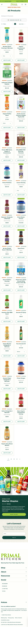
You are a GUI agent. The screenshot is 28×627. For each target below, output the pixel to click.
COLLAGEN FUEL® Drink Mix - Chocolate (21, 151)
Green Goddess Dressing (7, 280)
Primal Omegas (21, 378)
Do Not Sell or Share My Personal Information (11, 622)
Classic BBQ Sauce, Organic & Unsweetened (7, 151)
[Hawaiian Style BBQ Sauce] (7, 302)
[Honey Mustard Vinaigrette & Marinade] (7, 333)
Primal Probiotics (7, 182)
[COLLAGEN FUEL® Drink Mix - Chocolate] (21, 139)
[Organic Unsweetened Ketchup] (21, 36)
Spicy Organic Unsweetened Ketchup (21, 412)
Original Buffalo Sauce (7, 114)
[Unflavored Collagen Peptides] (7, 72)
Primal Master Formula (21, 217)
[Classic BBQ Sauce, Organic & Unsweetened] (7, 139)
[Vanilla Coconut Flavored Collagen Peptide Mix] (21, 103)
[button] (7, 56)
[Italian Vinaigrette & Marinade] (7, 400)
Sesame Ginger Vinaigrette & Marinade (7, 379)
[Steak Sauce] (21, 238)
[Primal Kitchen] (14, 4)
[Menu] (2, 5)
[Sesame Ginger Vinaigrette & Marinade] (7, 368)
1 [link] (8, 459)
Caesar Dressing (21, 182)
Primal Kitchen (8, 615)
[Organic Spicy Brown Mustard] (7, 433)
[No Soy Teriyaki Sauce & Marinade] (7, 238)
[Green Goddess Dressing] (7, 269)
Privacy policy (11, 617)
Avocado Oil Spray (21, 312)
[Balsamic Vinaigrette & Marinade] (7, 206)
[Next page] (20, 459)
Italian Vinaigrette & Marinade (7, 411)
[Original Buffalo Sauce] (7, 103)
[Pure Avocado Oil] (21, 333)
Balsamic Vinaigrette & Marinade (7, 217)
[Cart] (25, 5)
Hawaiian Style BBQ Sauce (7, 313)
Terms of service (18, 617)
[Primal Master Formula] (21, 206)
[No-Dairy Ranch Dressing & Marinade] (7, 36)
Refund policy (4, 617)
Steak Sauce (21, 248)
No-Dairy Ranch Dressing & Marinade (7, 47)
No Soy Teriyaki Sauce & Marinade (7, 249)
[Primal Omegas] (21, 368)
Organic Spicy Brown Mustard (7, 444)
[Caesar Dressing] (21, 172)
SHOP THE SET (14, 514)
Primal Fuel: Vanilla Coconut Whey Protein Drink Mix (21, 281)
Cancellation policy (5, 620)
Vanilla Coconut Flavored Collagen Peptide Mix (21, 115)
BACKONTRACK (7, 1)
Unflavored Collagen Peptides (7, 83)
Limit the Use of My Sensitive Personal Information (12, 624)
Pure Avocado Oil (21, 344)
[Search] (22, 5)
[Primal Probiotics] (7, 172)
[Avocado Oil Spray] (21, 302)
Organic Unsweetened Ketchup (21, 48)
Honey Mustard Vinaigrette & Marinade (7, 345)
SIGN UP (14, 537)
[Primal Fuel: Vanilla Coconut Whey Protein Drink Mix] (21, 269)
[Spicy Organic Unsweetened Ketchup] (21, 400)
